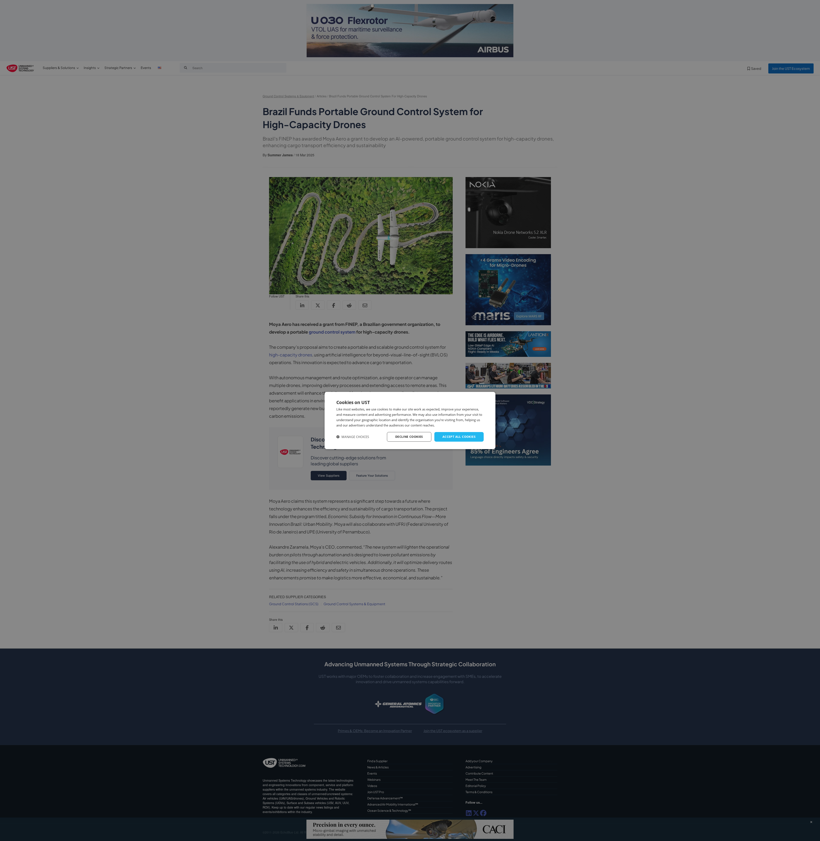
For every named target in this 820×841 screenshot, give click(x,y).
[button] (352, 437)
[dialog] (410, 420)
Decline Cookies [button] (409, 437)
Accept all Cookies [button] (459, 437)
